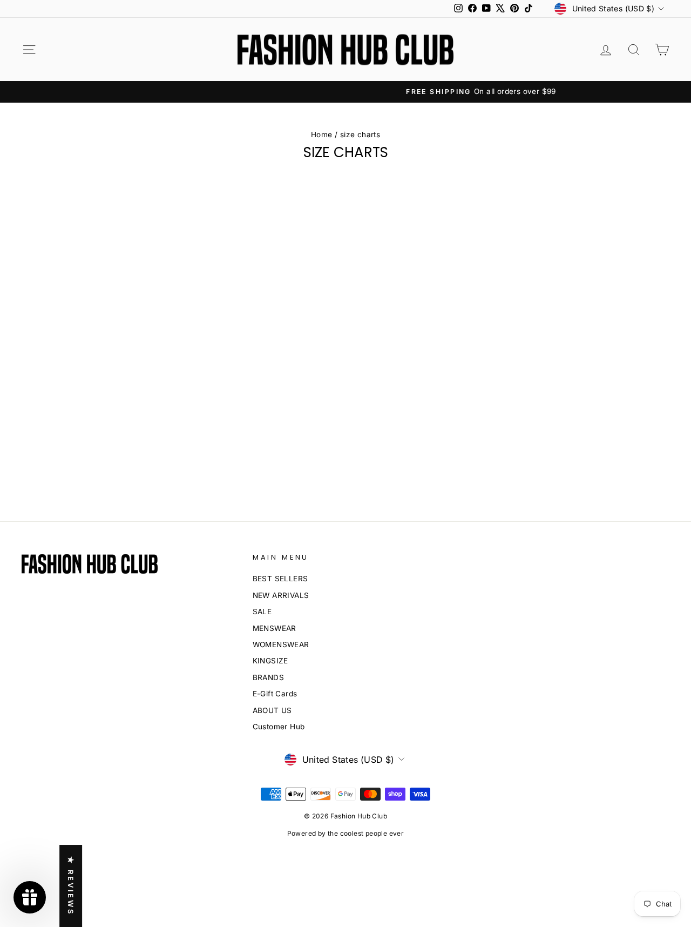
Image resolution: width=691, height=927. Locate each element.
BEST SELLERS (280, 578)
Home (322, 134)
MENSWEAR (274, 628)
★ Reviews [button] (70, 886)
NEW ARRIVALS (281, 595)
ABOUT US (272, 710)
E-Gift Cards (275, 693)
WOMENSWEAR (281, 644)
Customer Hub (279, 726)
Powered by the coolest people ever (345, 833)
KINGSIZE (270, 660)
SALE (262, 611)
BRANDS (268, 677)
